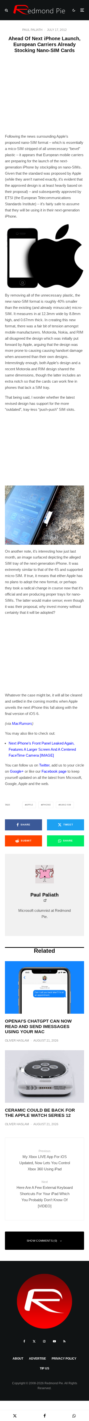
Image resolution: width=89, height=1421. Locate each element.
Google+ (17, 771)
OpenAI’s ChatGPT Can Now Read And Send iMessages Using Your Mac (38, 1026)
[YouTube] (54, 1341)
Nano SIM (65, 805)
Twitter (44, 765)
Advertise (37, 1358)
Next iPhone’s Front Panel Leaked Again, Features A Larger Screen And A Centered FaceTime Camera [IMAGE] (42, 749)
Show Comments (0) (42, 1240)
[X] (34, 1341)
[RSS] (64, 1341)
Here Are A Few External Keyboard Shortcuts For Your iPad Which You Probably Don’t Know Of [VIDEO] (45, 1194)
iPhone (46, 805)
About (18, 1358)
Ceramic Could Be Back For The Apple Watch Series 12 (40, 1113)
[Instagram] (44, 1341)
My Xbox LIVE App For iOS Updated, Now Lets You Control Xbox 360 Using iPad (44, 1160)
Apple (29, 805)
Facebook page (54, 771)
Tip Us (44, 1368)
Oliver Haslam (17, 1040)
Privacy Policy (64, 1358)
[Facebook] (24, 1341)
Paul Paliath (32, 30)
